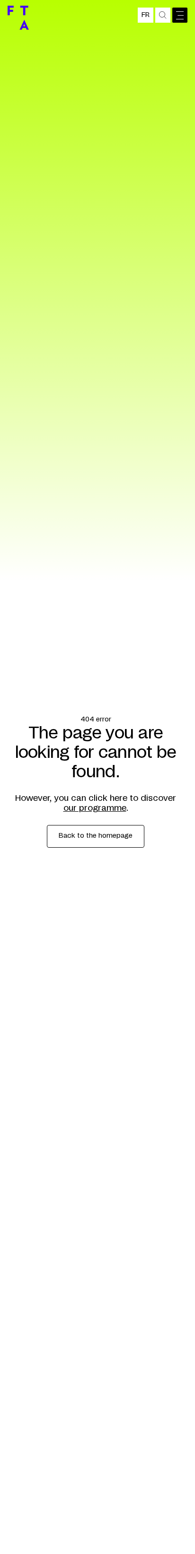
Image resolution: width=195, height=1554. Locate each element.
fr (146, 15)
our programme (94, 808)
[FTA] (18, 18)
